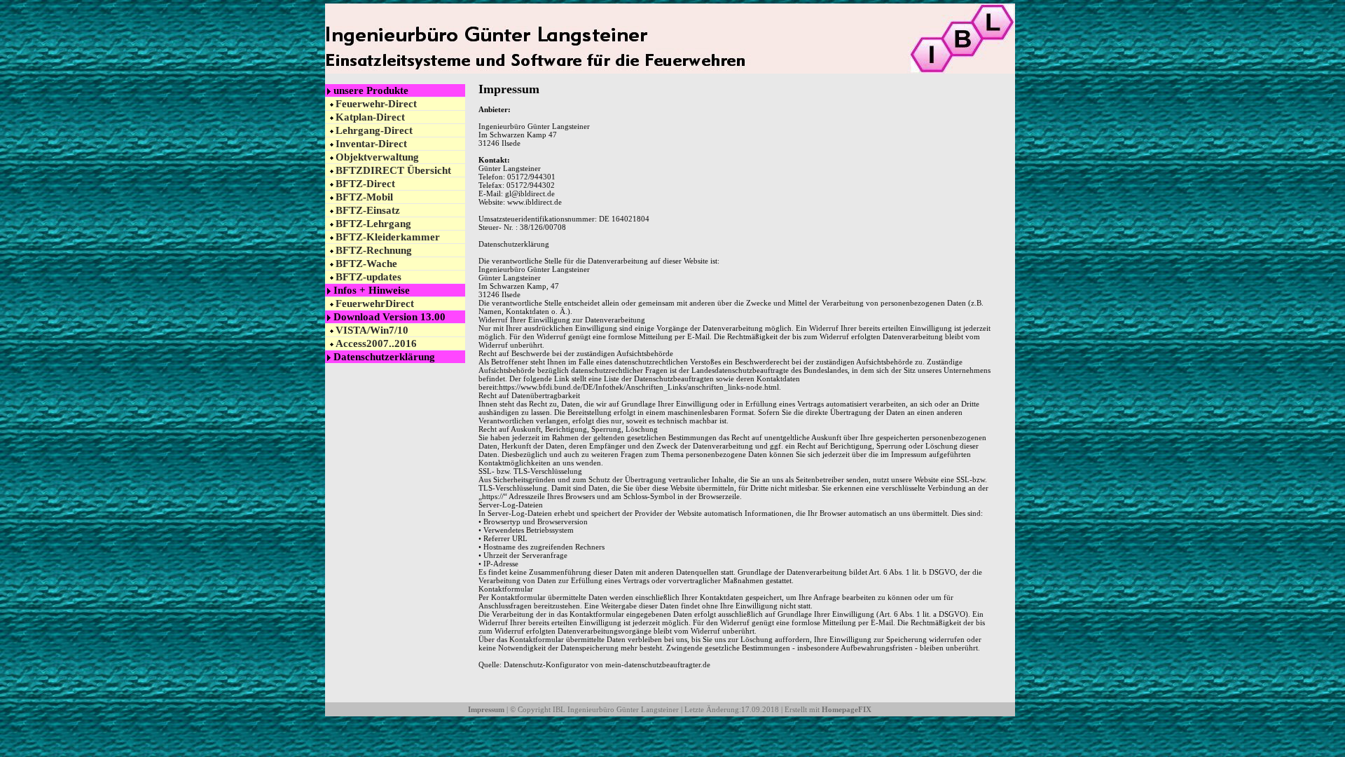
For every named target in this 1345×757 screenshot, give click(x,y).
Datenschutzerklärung (384, 356)
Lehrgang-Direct (374, 130)
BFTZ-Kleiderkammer (388, 237)
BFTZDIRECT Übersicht (393, 170)
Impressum (486, 709)
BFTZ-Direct (365, 183)
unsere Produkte (370, 90)
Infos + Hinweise (371, 290)
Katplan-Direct (370, 117)
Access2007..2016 (376, 343)
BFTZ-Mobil (364, 197)
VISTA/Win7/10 (372, 330)
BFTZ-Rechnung (374, 250)
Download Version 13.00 (389, 316)
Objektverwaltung (377, 157)
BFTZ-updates (368, 276)
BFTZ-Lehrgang (373, 223)
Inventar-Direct (371, 143)
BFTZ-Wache (366, 263)
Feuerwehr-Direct (376, 103)
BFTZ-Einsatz (368, 210)
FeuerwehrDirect (375, 303)
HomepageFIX (846, 709)
